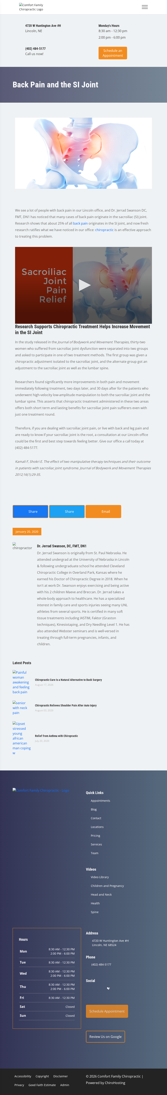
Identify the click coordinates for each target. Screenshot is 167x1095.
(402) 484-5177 (101, 964)
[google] (88, 988)
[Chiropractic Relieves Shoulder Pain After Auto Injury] (22, 707)
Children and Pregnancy (107, 886)
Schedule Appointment (107, 1011)
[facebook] (98, 988)
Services (96, 844)
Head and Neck (101, 894)
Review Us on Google (105, 1036)
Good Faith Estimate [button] (42, 1085)
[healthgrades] (108, 988)
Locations (97, 827)
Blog (94, 809)
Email (105, 511)
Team (94, 853)
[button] (83, 285)
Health (95, 903)
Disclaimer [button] (60, 1076)
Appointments (100, 801)
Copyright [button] (42, 1076)
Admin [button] (64, 1085)
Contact (96, 818)
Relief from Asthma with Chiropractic (56, 736)
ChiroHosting (115, 1083)
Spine (95, 912)
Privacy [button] (19, 1085)
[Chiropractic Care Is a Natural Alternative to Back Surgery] (22, 682)
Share (32, 511)
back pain (80, 223)
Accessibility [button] (22, 1076)
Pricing (95, 836)
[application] (83, 285)
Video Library (100, 877)
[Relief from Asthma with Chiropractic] (22, 738)
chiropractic (104, 230)
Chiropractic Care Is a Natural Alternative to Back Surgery (68, 679)
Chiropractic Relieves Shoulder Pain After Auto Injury (66, 705)
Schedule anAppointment (113, 53)
